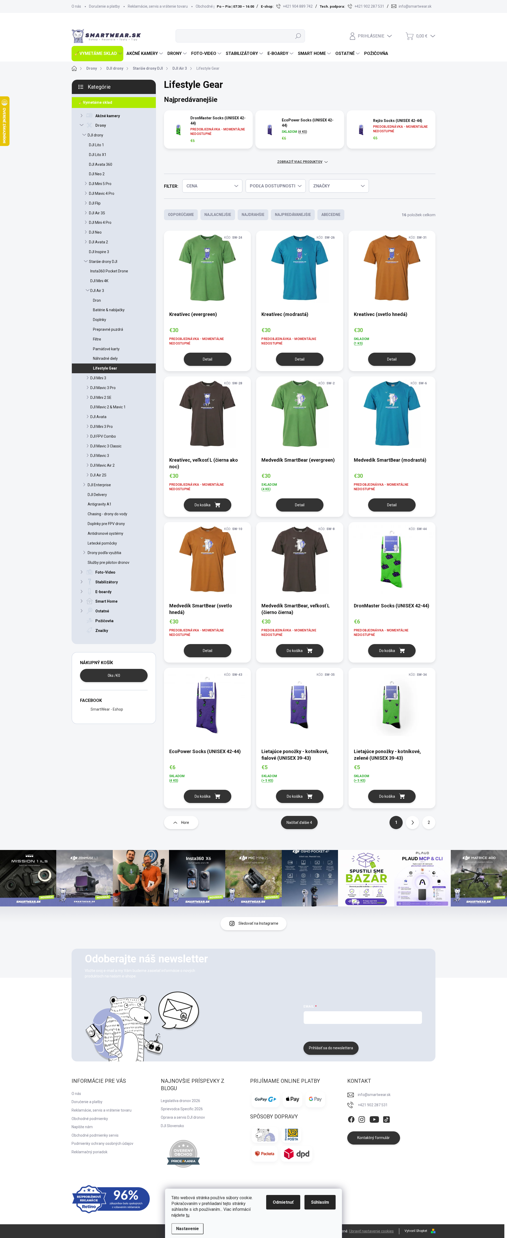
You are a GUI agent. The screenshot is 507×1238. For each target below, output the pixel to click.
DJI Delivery (97, 495)
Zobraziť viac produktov (299, 162)
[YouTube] (374, 1118)
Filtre (97, 339)
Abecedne (330, 214)
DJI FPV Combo (103, 436)
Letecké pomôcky (102, 543)
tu (187, 1215)
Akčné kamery (107, 116)
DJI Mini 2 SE (100, 397)
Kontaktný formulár (373, 1138)
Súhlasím (320, 1202)
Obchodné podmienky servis (95, 1135)
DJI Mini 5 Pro (100, 184)
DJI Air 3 (97, 291)
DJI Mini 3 (98, 378)
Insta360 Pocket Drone (109, 271)
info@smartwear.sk (374, 1095)
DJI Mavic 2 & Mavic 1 (108, 407)
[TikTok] (386, 1118)
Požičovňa (104, 621)
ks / (114, 675)
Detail (207, 359)
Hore (185, 822)
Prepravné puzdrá (108, 329)
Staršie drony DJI (103, 261)
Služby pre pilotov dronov (108, 562)
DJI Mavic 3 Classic (105, 446)
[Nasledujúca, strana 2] (412, 822)
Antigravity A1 (99, 504)
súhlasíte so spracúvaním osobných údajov (368, 1032)
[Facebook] (351, 1118)
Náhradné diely (105, 358)
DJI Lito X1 (97, 155)
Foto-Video (105, 572)
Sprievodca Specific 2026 (182, 1109)
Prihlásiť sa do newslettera (331, 1048)
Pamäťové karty (106, 349)
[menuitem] (97, 53)
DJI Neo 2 (97, 174)
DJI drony (95, 135)
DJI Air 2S (98, 475)
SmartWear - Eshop (107, 709)
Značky (101, 631)
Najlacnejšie (217, 214)
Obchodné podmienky (214, 6)
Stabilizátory (106, 582)
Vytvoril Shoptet (416, 1231)
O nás (76, 6)
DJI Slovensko (172, 1126)
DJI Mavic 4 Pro (101, 193)
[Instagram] (362, 1118)
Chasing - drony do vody (107, 514)
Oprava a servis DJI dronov (183, 1117)
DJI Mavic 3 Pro (103, 388)
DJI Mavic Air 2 (102, 465)
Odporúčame (181, 214)
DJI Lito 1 (96, 145)
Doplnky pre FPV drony (106, 524)
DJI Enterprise (99, 485)
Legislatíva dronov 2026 (180, 1101)
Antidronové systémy (105, 533)
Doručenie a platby (104, 6)
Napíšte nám (82, 1127)
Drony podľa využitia (104, 553)
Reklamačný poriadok (89, 1152)
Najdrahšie (253, 214)
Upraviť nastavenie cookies (371, 1231)
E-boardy (103, 592)
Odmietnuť (283, 1202)
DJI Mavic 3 (99, 455)
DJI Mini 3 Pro (101, 426)
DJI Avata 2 (98, 242)
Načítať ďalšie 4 (299, 822)
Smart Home (106, 601)
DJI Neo (95, 232)
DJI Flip (95, 203)
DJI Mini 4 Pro (100, 222)
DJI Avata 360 (100, 164)
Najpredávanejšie (293, 214)
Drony (100, 125)
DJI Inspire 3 (99, 252)
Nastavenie (187, 1228)
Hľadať (298, 36)
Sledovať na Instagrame (258, 923)
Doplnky (99, 320)
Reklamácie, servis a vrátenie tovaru (158, 6)
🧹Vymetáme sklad (95, 102)
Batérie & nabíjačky (109, 310)
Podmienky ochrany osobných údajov (102, 1143)
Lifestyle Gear (105, 368)
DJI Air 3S (97, 213)
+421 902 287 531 (373, 1105)
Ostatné (102, 611)
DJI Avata (98, 417)
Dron (97, 300)
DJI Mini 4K (99, 281)
